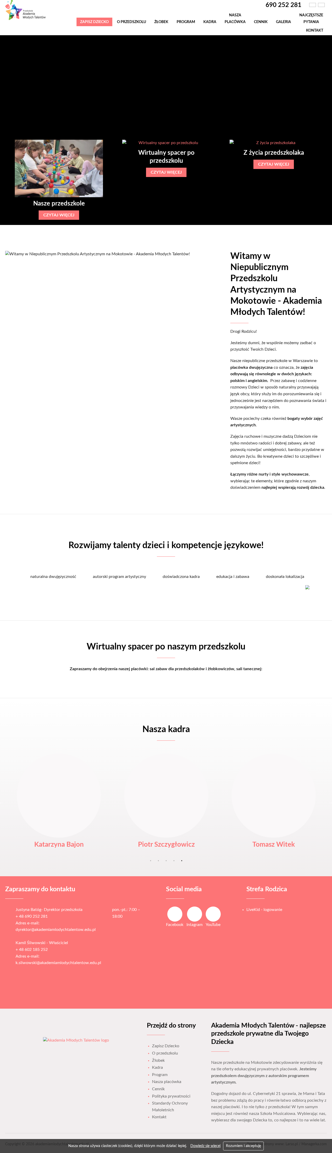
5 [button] (181, 860)
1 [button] (150, 860)
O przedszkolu (131, 22)
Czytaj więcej (58, 215)
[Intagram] (194, 914)
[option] (59, 180)
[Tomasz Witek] (274, 796)
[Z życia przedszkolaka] (274, 143)
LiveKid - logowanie (264, 910)
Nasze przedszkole (59, 204)
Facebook (174, 925)
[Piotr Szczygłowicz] (166, 796)
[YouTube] (213, 914)
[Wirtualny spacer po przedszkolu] (166, 143)
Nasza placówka (166, 1082)
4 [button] (173, 860)
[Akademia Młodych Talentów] (27, 19)
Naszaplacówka (235, 18)
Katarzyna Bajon (59, 844)
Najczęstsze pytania (311, 18)
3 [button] (166, 860)
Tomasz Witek (273, 844)
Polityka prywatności (171, 1096)
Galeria (283, 22)
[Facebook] (174, 914)
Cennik (261, 22)
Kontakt (314, 30)
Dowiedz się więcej (205, 1146)
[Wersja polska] (312, 5)
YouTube (213, 925)
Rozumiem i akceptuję (243, 1146)
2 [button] (158, 860)
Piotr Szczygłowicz (166, 844)
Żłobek (161, 22)
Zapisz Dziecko (94, 22)
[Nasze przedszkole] (59, 168)
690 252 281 (283, 5)
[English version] (321, 5)
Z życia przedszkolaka (274, 153)
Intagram (194, 925)
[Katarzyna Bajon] (59, 796)
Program (186, 22)
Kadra (209, 22)
